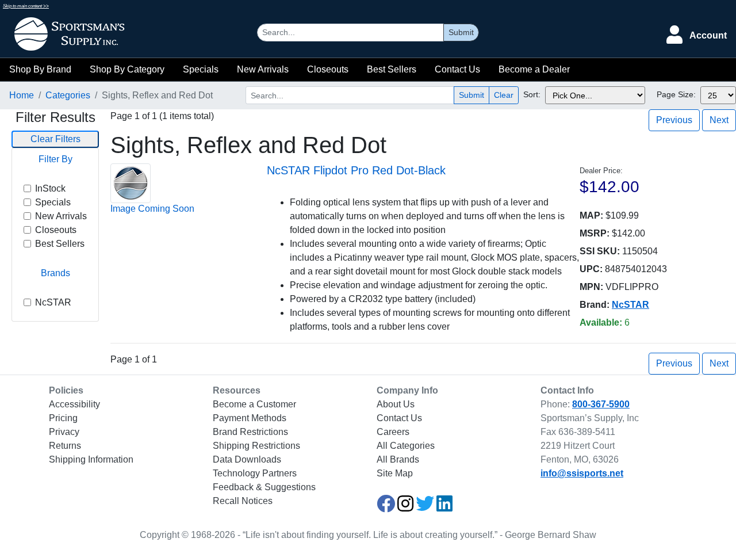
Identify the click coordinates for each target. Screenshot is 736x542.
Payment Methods (249, 418)
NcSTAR (53, 302)
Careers (393, 432)
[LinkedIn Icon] (444, 507)
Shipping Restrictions (256, 446)
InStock (50, 188)
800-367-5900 (601, 404)
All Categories (406, 446)
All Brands (398, 459)
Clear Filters (55, 139)
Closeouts (327, 69)
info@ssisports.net (581, 473)
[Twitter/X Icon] (425, 507)
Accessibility (74, 404)
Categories (67, 95)
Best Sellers (391, 69)
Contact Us (457, 69)
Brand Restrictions (250, 432)
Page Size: (676, 94)
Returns (65, 446)
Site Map (395, 473)
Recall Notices (243, 501)
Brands (55, 273)
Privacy (64, 432)
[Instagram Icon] (405, 507)
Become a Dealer (534, 69)
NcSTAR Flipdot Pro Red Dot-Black (356, 170)
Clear (503, 95)
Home (21, 95)
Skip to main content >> (26, 6)
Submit (461, 32)
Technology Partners (255, 473)
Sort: (531, 94)
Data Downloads (247, 459)
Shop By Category (127, 69)
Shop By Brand (40, 69)
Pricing (63, 418)
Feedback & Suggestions (264, 487)
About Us (396, 404)
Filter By (55, 159)
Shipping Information (91, 459)
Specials (200, 69)
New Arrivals (263, 69)
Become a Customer (254, 404)
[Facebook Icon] (386, 507)
